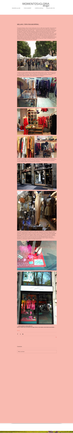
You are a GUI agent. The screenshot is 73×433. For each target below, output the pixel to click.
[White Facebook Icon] (32, 429)
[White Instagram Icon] (34, 429)
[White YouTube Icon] (40, 429)
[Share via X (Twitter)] (20, 334)
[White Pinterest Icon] (36, 429)
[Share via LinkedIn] (22, 334)
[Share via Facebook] (17, 334)
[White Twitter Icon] (38, 429)
